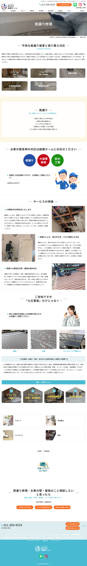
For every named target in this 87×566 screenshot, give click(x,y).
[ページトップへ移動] (84, 526)
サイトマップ (55, 540)
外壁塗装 (47, 451)
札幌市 (39, 451)
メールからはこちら (64, 5)
